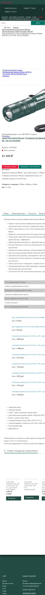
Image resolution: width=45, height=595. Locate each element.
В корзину (11, 498)
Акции (40, 17)
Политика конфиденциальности (32, 583)
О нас (34, 17)
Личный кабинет (29, 593)
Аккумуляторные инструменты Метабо (16, 29)
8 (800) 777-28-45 (30, 8)
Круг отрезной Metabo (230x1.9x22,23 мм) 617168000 (28, 317)
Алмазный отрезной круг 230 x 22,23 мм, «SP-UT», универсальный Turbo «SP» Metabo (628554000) (30, 488)
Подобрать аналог (10, 167)
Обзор (6, 213)
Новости (25, 581)
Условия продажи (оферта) (31, 586)
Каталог (5, 17)
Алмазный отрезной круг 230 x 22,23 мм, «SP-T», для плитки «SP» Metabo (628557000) (12, 486)
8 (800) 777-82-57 (11, 12)
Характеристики (18, 213)
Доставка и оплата (17, 17)
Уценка (5, 19)
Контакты (35, 19)
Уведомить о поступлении (30, 167)
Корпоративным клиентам (19, 19)
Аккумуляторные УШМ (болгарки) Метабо (17, 31)
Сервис (28, 17)
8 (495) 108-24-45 (11, 8)
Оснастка (32, 213)
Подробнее (6, 136)
